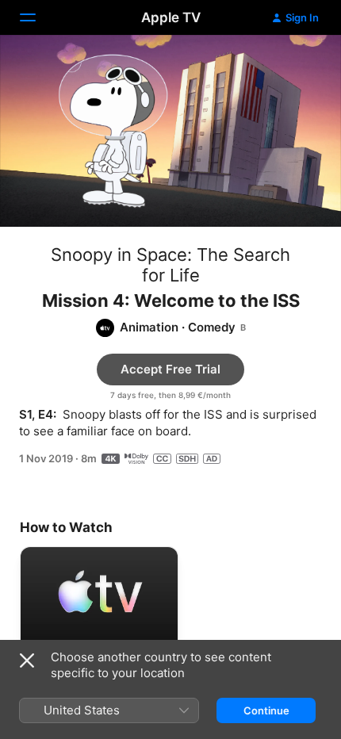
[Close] (27, 660)
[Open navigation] (37, 17)
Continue (266, 710)
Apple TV (171, 17)
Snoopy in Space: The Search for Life (170, 264)
